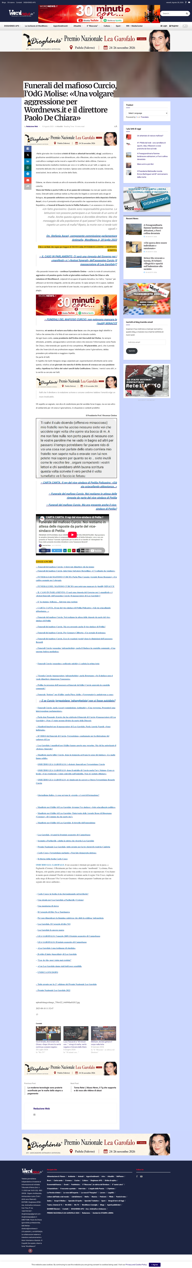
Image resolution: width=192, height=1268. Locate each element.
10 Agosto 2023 (48, 126)
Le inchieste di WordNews (36, 25)
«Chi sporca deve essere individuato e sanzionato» (155, 246)
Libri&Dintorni (77, 1196)
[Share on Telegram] (27, 174)
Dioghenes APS (96, 1180)
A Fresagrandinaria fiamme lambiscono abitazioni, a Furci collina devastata (152, 156)
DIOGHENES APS (30, 2)
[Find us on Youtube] (189, 2)
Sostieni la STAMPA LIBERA (103, 1213)
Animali (80, 1176)
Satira (49, 1201)
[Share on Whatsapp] (27, 168)
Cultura (107, 25)
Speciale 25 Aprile (75, 1201)
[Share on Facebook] (27, 149)
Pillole (111, 1196)
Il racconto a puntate (68, 1188)
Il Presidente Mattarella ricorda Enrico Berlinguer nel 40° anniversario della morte (152, 174)
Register (174, 25)
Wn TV (76, 1205)
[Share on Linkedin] (27, 161)
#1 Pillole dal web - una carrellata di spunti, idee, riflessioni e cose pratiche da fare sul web (151, 145)
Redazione (86, 1213)
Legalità (111, 1192)
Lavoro (102, 1192)
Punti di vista (121, 1196)
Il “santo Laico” (117, 1184)
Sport (118, 25)
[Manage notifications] (30, 1251)
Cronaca (68, 1180)
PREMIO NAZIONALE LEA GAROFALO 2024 (63, 1213)
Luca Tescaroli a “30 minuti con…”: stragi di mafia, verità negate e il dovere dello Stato (75, 1044)
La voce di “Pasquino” (89, 1192)
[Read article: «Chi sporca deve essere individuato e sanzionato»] (134, 247)
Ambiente (71, 1176)
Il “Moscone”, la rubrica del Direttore (95, 1184)
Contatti (19, 2)
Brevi (49, 1180)
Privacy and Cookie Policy (136, 1264)
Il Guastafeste (52, 1188)
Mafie (87, 1196)
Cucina (77, 1180)
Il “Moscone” (92, 25)
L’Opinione (111, 1188)
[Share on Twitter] (27, 155)
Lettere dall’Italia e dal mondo (58, 1196)
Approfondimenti (60, 25)
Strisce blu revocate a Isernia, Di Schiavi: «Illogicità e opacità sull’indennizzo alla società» (154, 263)
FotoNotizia (75, 1184)
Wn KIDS (68, 1205)
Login (164, 25)
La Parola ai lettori (53, 1192)
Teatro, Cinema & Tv (54, 1205)
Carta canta (58, 1180)
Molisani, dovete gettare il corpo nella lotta (101, 1043)
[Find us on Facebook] (185, 2)
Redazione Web (32, 126)
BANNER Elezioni (53, 1209)
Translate (145, 117)
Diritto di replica (110, 1180)
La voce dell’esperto (70, 1192)
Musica (94, 1196)
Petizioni (103, 1196)
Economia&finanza (54, 1184)
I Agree (155, 1264)
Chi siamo (11, 2)
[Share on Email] (27, 180)
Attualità (77, 25)
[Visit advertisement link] (99, 13)
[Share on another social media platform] (27, 186)
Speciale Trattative (92, 1201)
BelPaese (120, 1176)
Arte (103, 1176)
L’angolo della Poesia (96, 1188)
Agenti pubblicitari (114, 1205)
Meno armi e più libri (145, 164)
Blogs (4, 2)
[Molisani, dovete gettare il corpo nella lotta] (103, 1033)
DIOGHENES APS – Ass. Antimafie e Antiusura (88, 1209)
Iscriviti (132, 351)
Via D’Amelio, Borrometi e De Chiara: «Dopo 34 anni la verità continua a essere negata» (48, 1044)
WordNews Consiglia (89, 1205)
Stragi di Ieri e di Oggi (116, 1201)
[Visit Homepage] (18, 13)
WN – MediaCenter (134, 25)
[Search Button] (187, 13)
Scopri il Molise (60, 1201)
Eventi (66, 1184)
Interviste (82, 1188)
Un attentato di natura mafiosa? (150, 135)
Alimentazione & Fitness (56, 1176)
